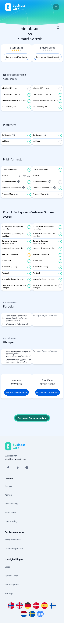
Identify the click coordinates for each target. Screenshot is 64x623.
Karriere (8, 494)
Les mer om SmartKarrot (47, 56)
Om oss (8, 486)
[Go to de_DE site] (28, 605)
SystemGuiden (11, 575)
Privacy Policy (11, 503)
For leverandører (12, 539)
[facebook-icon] (8, 467)
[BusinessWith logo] (15, 7)
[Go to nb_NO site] (11, 605)
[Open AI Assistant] (27, 467)
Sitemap (9, 593)
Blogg (7, 566)
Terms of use (11, 512)
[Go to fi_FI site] (53, 605)
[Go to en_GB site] (19, 605)
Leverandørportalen (14, 548)
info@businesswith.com (15, 459)
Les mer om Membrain (16, 56)
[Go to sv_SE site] (32, 614)
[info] (58, 27)
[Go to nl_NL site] (23, 614)
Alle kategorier (12, 584)
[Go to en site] (40, 614)
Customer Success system (32, 417)
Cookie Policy (11, 521)
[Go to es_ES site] (44, 605)
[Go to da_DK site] (36, 605)
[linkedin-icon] (18, 467)
